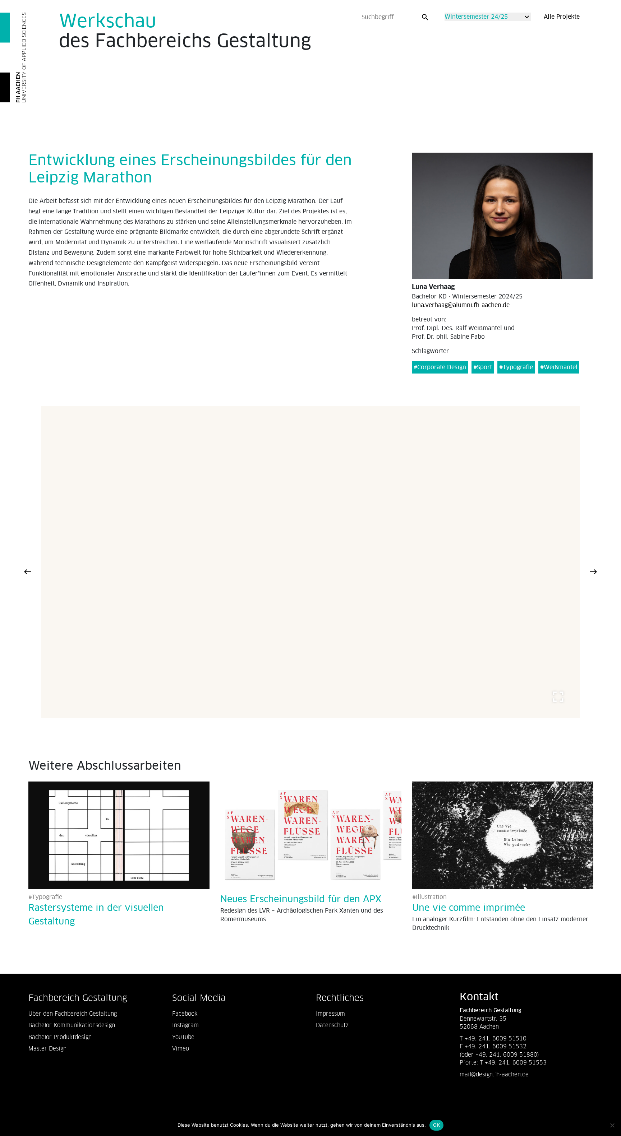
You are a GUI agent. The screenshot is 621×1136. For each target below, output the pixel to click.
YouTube (183, 1037)
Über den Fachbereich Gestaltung (72, 1014)
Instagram (185, 1025)
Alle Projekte (562, 17)
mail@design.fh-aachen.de (495, 1074)
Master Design (47, 1048)
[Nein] (612, 1125)
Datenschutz (332, 1025)
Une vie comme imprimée (468, 908)
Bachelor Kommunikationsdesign (71, 1025)
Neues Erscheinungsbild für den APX (300, 899)
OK (436, 1125)
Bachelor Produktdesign (60, 1037)
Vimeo (180, 1048)
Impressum (330, 1014)
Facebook (185, 1014)
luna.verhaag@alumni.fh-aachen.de (461, 305)
